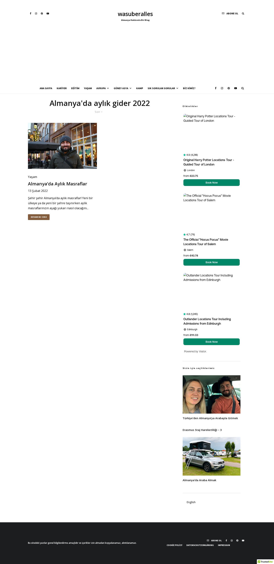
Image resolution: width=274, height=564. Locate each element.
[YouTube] (48, 13)
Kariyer (62, 88)
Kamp (139, 88)
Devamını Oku (39, 217)
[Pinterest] (42, 13)
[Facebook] (30, 13)
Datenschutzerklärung (200, 545)
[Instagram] (36, 13)
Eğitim (75, 88)
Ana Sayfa (46, 88)
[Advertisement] (137, 55)
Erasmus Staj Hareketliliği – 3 (202, 429)
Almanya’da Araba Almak (199, 480)
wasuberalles (135, 14)
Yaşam (88, 88)
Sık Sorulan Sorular (161, 88)
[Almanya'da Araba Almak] (211, 456)
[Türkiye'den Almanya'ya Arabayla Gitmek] (211, 394)
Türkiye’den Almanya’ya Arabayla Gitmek (210, 418)
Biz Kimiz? (189, 88)
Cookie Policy (174, 545)
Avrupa (101, 88)
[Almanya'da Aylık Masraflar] (62, 146)
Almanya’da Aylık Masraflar (57, 184)
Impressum (224, 545)
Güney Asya (121, 88)
